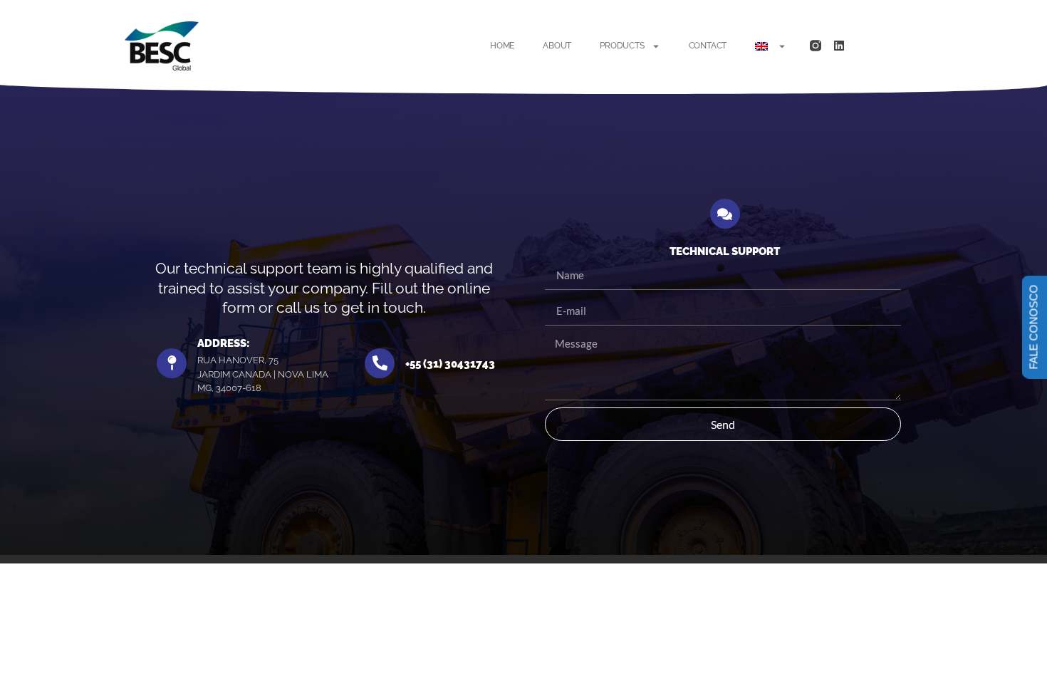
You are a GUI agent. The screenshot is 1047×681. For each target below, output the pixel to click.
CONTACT (708, 46)
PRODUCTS (622, 46)
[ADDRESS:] (172, 363)
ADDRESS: (223, 343)
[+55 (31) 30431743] (380, 363)
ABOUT (557, 46)
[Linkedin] (839, 45)
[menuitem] (771, 46)
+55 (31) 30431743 (450, 364)
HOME (502, 46)
